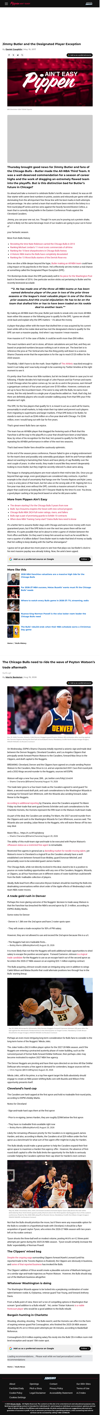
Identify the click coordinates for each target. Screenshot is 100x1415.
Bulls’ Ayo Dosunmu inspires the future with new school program (41, 509)
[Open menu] (6, 3)
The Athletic (67, 363)
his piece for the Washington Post (76, 276)
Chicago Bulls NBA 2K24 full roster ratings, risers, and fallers (39, 512)
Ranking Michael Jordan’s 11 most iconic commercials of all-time (41, 247)
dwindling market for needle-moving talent (65, 851)
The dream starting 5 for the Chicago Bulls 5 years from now (39, 505)
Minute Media (15, 1404)
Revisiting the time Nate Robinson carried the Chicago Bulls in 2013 (42, 244)
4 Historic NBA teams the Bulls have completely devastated (39, 254)
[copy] (22, 55)
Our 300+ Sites (83, 1384)
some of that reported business (26, 1264)
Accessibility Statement (61, 1393)
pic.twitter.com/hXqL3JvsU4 (59, 778)
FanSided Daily (16, 1388)
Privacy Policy (56, 1388)
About (12, 1384)
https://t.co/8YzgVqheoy (32, 833)
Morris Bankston (14, 677)
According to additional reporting (23, 803)
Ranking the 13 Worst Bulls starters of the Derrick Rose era (38, 257)
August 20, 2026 (50, 836)
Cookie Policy (15, 1393)
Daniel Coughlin (14, 49)
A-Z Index (81, 1393)
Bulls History (20, 643)
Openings (34, 1384)
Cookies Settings (17, 1397)
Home (10, 643)
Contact (53, 1384)
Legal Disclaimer (38, 1393)
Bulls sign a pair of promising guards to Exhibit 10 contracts (38, 515)
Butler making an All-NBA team (66, 263)
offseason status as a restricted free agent (27, 845)
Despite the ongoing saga (19, 1257)
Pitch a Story (36, 1388)
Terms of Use (82, 1388)
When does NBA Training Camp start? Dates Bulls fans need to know (43, 519)
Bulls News (20, 1367)
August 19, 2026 (50, 781)
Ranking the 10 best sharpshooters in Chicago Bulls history (38, 250)
